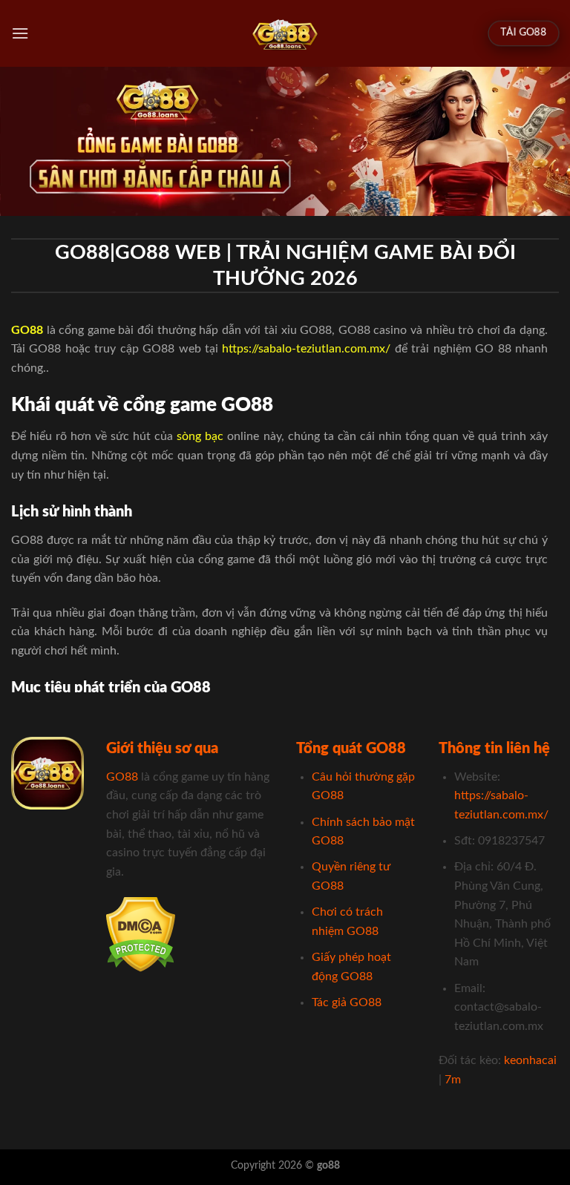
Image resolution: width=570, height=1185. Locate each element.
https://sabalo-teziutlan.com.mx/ (306, 349)
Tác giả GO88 (346, 1002)
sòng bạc (200, 436)
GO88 (122, 777)
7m (453, 1080)
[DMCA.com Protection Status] (140, 934)
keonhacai (530, 1060)
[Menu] (20, 33)
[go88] (285, 33)
